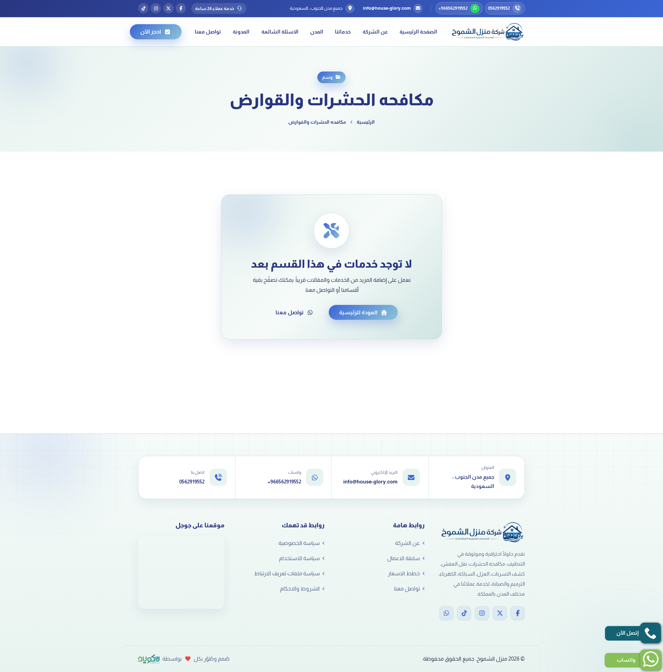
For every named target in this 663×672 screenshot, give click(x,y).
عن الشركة (375, 32)
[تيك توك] (143, 8)
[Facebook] (517, 613)
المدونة (241, 32)
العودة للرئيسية (358, 312)
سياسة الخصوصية (299, 543)
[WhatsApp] (446, 613)
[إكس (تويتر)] (168, 8)
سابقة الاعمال (403, 558)
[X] (499, 613)
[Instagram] (482, 613)
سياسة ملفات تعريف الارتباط (287, 573)
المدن (316, 32)
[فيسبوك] (181, 8)
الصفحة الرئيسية (418, 32)
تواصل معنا (208, 32)
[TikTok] (464, 613)
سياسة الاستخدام (299, 558)
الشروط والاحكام (300, 589)
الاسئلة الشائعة (279, 32)
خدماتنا (342, 32)
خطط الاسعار (404, 573)
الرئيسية (366, 122)
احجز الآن (150, 32)
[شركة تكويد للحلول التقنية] (149, 658)
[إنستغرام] (156, 8)
